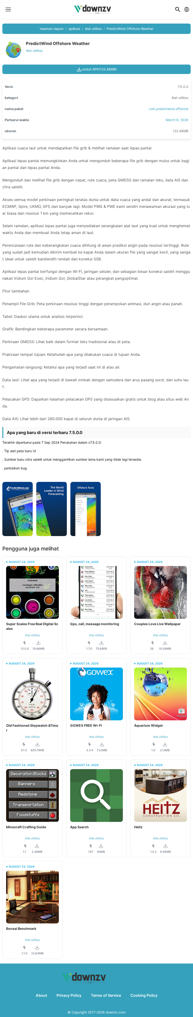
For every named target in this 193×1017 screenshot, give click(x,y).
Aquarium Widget (148, 725)
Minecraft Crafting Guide (26, 827)
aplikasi (74, 29)
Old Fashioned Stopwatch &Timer (32, 727)
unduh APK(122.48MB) (99, 69)
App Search (79, 827)
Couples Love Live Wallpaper (157, 624)
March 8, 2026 (177, 120)
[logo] (8, 9)
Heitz (138, 827)
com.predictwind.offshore (168, 109)
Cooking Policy (143, 995)
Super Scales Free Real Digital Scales (32, 626)
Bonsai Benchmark (21, 929)
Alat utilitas (93, 29)
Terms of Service (106, 995)
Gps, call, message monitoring (94, 624)
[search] (177, 9)
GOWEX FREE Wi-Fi (86, 725)
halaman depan (52, 29)
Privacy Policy (68, 995)
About (41, 995)
